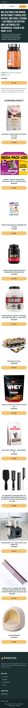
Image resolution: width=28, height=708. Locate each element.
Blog (4, 685)
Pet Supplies (6, 682)
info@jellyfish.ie (4, 1)
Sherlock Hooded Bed (14, 635)
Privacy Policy (11, 705)
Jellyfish (5, 679)
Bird (8, 72)
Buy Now (14, 82)
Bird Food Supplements (15, 72)
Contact (10, 704)
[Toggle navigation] (2, 6)
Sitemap (18, 705)
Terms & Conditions (18, 704)
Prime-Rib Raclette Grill (14, 361)
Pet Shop (22, 6)
